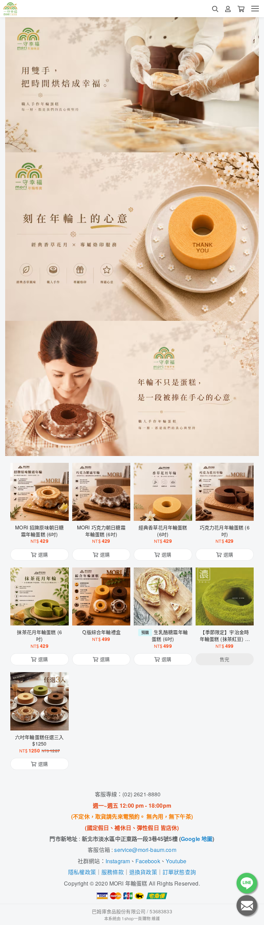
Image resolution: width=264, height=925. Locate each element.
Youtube (176, 861)
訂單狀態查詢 (179, 872)
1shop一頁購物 (136, 918)
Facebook (147, 861)
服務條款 (112, 872)
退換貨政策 (143, 872)
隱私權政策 (82, 872)
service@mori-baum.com (145, 850)
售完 (224, 615)
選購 (43, 511)
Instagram (118, 861)
